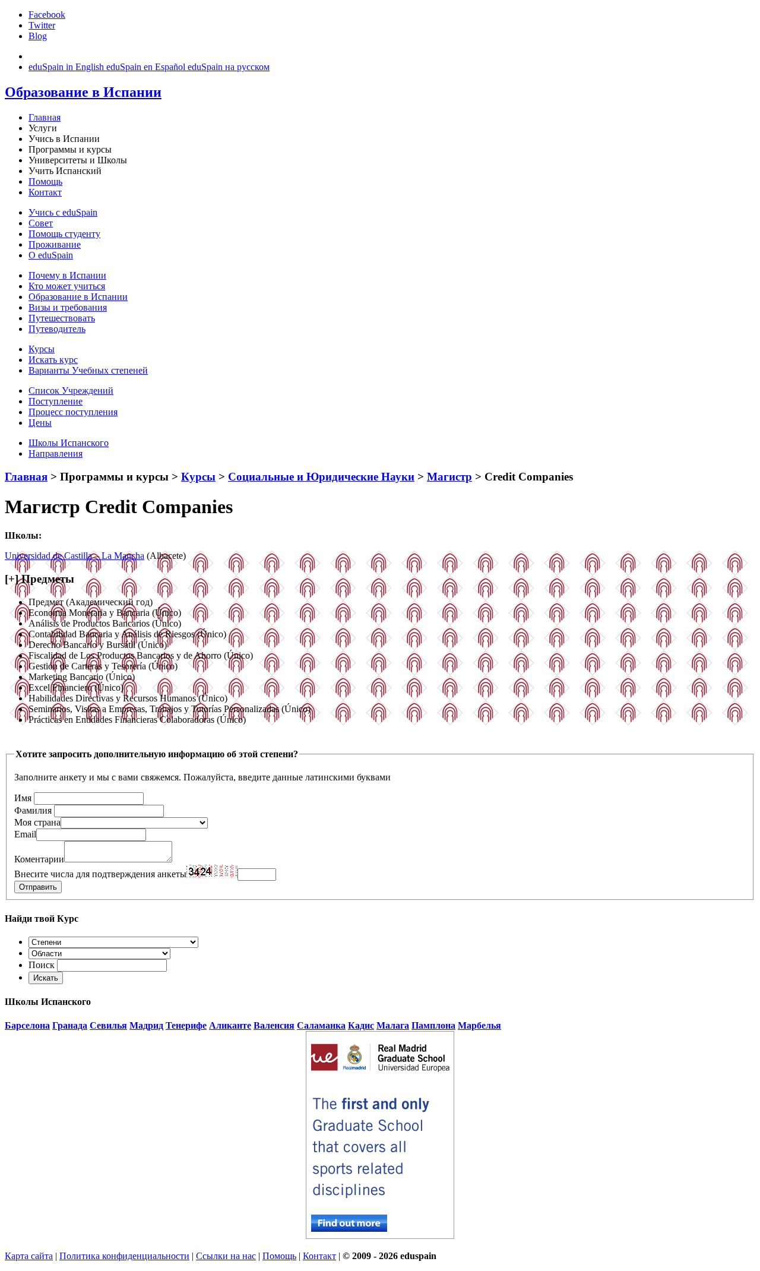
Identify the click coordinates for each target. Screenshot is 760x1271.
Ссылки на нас (226, 1256)
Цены (40, 423)
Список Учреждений (70, 390)
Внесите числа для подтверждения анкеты (100, 874)
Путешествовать (61, 318)
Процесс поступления (73, 412)
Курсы (41, 349)
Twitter (41, 25)
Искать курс (53, 360)
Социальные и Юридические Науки (321, 476)
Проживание (54, 244)
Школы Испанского (68, 443)
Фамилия (33, 810)
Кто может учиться (66, 286)
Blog (37, 36)
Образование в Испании (78, 297)
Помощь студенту (64, 234)
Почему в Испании (67, 275)
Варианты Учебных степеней (88, 370)
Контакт (45, 192)
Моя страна (37, 822)
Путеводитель (57, 329)
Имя (22, 798)
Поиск (41, 965)
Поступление (55, 401)
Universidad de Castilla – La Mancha (74, 556)
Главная (44, 117)
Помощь (45, 181)
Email (25, 834)
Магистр (449, 476)
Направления (55, 453)
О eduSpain (50, 255)
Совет (40, 223)
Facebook (46, 15)
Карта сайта (29, 1256)
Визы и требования (67, 307)
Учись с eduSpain (62, 212)
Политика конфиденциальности (124, 1256)
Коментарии (39, 859)
